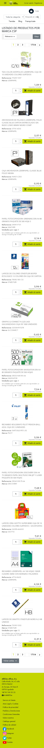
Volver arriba (10, 660)
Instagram (10, 733)
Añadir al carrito (32, 90)
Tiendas (12, 21)
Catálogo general (9, 721)
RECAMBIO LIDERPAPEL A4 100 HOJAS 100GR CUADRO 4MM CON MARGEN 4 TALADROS (21, 572)
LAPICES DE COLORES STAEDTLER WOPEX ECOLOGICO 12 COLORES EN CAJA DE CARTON (21, 274)
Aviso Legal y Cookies (10, 704)
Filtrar (36, 36)
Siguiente (39, 45)
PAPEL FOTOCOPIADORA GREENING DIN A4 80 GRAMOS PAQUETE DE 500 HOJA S (22, 220)
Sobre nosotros (8, 718)
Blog (20, 21)
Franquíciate (30, 21)
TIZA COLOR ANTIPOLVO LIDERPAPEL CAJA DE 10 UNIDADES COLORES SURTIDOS (21, 73)
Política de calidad (9, 725)
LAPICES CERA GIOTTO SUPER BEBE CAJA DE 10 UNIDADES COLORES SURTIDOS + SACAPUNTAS (22, 524)
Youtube (9, 742)
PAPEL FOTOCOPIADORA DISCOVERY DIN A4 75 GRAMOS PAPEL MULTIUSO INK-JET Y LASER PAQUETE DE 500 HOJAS (22, 475)
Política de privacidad (10, 707)
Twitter (9, 738)
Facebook (10, 729)
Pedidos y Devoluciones (11, 711)
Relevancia (10, 36)
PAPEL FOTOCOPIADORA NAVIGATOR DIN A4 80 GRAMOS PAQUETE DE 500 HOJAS (21, 371)
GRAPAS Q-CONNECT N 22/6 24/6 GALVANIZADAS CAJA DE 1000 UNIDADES (19, 322)
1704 (33, 44)
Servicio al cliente (9, 700)
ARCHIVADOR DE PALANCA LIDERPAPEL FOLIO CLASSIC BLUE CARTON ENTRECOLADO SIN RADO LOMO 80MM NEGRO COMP (22, 122)
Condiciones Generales (11, 714)
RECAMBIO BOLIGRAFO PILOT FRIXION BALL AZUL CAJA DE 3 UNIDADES (21, 425)
